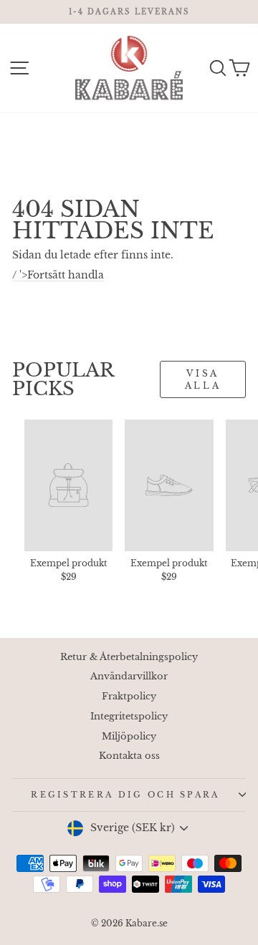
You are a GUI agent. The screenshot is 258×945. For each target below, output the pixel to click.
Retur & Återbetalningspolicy (129, 656)
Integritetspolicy (129, 716)
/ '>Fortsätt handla (58, 275)
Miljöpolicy (129, 736)
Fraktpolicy (129, 696)
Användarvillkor (129, 676)
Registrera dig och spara (125, 795)
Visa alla (203, 379)
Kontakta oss (129, 755)
